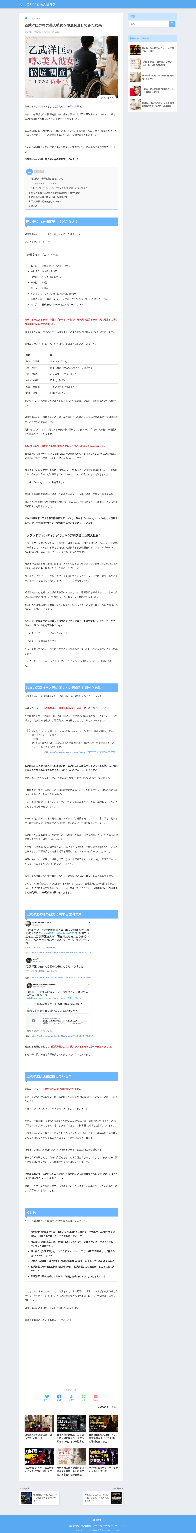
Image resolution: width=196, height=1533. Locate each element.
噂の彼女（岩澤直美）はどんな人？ (47, 178)
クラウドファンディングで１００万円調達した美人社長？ (59, 188)
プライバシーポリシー (103, 1526)
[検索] (172, 24)
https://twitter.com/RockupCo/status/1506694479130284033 (61, 952)
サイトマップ (121, 1526)
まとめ (33, 206)
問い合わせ (86, 1526)
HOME (99, 1520)
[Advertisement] (71, 1354)
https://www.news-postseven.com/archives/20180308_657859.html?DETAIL (83, 752)
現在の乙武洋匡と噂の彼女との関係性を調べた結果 (54, 193)
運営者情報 (74, 1526)
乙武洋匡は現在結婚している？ (45, 201)
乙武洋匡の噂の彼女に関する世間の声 (48, 197)
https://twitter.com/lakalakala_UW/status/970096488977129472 (62, 1036)
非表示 (39, 171)
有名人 (115, 1407)
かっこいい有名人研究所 (38, 4)
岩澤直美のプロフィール (44, 183)
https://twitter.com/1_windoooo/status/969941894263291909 (61, 977)
